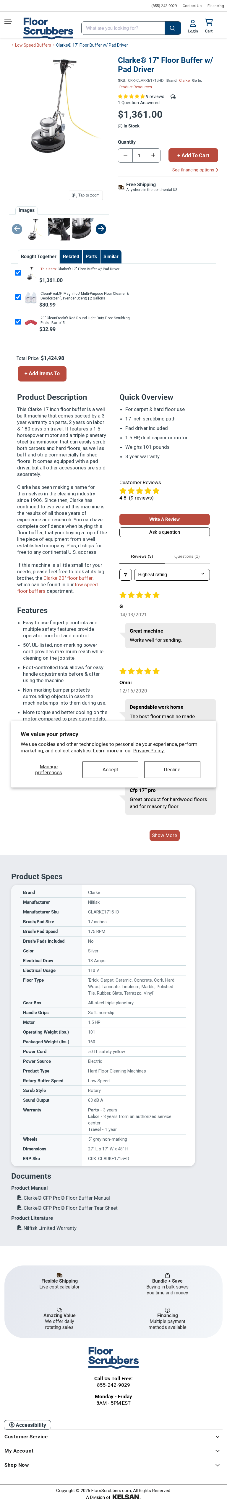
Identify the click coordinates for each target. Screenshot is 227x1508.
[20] (30, 322)
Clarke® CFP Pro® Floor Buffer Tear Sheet (70, 1208)
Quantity (127, 142)
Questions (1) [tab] (187, 556)
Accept (110, 769)
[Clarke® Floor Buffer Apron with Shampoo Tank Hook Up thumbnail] (83, 229)
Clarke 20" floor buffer (68, 578)
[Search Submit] (173, 28)
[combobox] (131, 28)
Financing (215, 6)
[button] (132, 96)
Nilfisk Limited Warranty (49, 1228)
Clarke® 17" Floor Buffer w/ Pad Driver (88, 269)
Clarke (184, 80)
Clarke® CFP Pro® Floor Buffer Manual (66, 1198)
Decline (172, 769)
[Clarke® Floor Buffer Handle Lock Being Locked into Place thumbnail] (59, 229)
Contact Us (192, 6)
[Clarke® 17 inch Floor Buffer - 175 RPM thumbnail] (34, 229)
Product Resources (135, 87)
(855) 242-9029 (164, 6)
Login (193, 31)
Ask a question (164, 532)
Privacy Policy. (149, 751)
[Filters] (125, 575)
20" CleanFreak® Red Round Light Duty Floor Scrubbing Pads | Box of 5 (85, 320)
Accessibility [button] (30, 1425)
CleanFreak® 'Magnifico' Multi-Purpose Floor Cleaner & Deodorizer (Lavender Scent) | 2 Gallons (84, 296)
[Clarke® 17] (30, 273)
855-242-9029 (113, 1385)
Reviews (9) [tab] (142, 556)
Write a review (164, 519)
